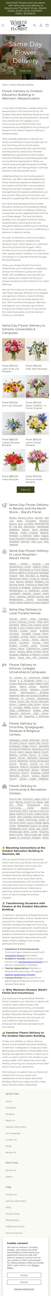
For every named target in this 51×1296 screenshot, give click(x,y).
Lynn (20, 523)
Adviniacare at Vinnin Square (33, 569)
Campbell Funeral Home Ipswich (29, 639)
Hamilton (43, 520)
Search (9, 1176)
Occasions (11, 1107)
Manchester (29, 526)
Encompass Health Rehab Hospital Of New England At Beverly (29, 602)
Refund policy (12, 1220)
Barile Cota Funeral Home (34, 625)
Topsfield (44, 538)
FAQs (8, 1207)
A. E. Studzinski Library (30, 680)
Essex (19, 520)
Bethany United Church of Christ (29, 755)
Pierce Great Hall (33, 834)
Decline (24, 1282)
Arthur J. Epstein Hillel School (25, 704)
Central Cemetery (19, 642)
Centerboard (33, 805)
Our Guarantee (13, 1133)
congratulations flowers (30, 961)
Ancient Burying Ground (22, 622)
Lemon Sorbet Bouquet (33, 443)
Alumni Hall (23, 701)
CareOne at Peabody (19, 587)
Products (10, 1114)
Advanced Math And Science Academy (29, 695)
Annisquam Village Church (23, 746)
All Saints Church (18, 743)
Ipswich (13, 523)
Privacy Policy (13, 1213)
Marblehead (42, 526)
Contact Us (11, 1139)
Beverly (13, 517)
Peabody (13, 532)
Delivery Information (16, 1127)
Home (5, 85)
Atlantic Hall (15, 716)
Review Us (11, 1152)
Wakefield (14, 541)
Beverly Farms (25, 517)
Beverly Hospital (24, 581)
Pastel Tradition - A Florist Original (36, 406)
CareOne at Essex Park (36, 584)
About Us (10, 1120)
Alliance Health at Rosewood (23, 572)
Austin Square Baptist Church (33, 752)
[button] (34, 25)
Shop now (25, 70)
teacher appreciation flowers (20, 974)
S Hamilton (26, 535)
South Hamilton (17, 538)
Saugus (44, 535)
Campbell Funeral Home (34, 633)
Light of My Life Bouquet (10, 370)
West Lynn (36, 541)
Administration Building (34, 692)
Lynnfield (28, 523)
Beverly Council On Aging (28, 802)
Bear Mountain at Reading (33, 575)
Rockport (13, 535)
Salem (36, 535)
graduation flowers (15, 955)
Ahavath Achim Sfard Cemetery (29, 619)
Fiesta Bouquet (10, 479)
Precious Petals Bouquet (34, 480)
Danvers (39, 517)
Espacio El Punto (24, 814)
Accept (24, 1275)
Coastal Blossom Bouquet (11, 443)
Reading (44, 532)
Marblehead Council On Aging (32, 825)
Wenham (25, 541)
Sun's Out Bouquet (12, 405)
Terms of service (14, 1233)
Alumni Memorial (39, 701)
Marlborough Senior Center (23, 831)
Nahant (25, 529)
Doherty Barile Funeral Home (32, 651)
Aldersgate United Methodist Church (29, 740)
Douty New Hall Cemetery (33, 657)
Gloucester (30, 520)
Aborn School (28, 686)
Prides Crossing (29, 532)
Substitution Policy (15, 1226)
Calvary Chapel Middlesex (33, 778)
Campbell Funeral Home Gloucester (29, 636)
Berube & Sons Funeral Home (25, 627)
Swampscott (32, 538)
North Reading (40, 529)
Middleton (14, 529)
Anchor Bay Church (38, 743)
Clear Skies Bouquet (36, 369)
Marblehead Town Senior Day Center (29, 828)
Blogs (8, 1146)
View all (25, 489)
